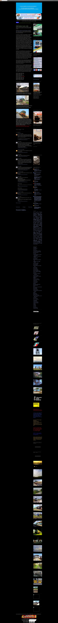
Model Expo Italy (40, 228)
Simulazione (34, 236)
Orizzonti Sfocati (35, 288)
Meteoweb (34, 283)
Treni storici (35, 241)
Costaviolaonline (35, 258)
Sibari (40, 235)
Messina (36, 228)
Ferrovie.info (34, 272)
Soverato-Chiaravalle (35, 237)
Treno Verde (36, 242)
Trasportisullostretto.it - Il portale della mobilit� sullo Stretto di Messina (37, 208)
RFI (33, 234)
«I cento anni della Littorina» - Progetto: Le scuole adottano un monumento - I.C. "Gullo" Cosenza (37, 185)
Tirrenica (37, 238)
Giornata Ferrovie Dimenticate (37, 221)
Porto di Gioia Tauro (39, 230)
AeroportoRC (34, 247)
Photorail (34, 292)
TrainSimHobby (35, 300)
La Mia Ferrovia (35, 280)
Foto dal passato (39, 219)
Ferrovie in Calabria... (21, 210)
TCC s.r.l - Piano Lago (35, 299)
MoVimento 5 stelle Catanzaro (36, 284)
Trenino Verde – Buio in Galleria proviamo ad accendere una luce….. (37, 201)
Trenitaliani (34, 304)
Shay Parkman (19, 133)
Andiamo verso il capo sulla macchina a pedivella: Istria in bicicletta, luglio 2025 (37, 175)
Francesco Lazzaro (20, 149)
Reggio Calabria (36, 233)
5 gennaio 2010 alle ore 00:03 (22, 174)
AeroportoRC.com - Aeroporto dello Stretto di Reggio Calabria (37, 177)
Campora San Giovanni (39, 212)
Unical (41, 242)
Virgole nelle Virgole (35, 308)
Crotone (41, 216)
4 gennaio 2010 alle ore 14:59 (22, 164)
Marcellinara (37, 227)
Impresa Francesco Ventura (38, 222)
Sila (41, 235)
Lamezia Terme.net (35, 281)
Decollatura (34, 217)
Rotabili (40, 234)
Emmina (37, 217)
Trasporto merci (35, 239)
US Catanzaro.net (35, 307)
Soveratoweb (34, 297)
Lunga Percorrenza (39, 225)
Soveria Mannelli (40, 237)
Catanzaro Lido (40, 214)
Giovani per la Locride (35, 275)
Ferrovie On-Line (35, 267)
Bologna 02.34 (35, 187)
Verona (34, 243)
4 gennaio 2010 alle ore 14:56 (22, 156)
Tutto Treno (34, 306)
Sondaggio (38, 236)
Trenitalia (38, 241)
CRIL (38, 216)
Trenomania (34, 305)
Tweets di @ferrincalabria (36, 79)
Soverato (41, 236)
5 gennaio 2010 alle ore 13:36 (22, 186)
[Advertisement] (25, 205)
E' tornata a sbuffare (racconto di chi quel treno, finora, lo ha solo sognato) (37, 194)
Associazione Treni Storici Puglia (37, 251)
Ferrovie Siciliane (35, 268)
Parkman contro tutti (35, 289)
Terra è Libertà (36, 189)
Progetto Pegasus (35, 231)
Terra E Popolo (36, 203)
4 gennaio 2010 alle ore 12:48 (22, 152)
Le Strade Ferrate (35, 282)
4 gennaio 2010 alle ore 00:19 (22, 139)
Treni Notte (40, 240)
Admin (18, 141)
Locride (34, 225)
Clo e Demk (34, 253)
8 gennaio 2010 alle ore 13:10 (22, 201)
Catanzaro (34, 213)
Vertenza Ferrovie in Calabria (38, 243)
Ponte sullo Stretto (35, 230)
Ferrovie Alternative (36, 205)
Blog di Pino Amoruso (35, 252)
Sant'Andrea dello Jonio (36, 235)
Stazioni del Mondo (35, 298)
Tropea (39, 242)
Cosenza (36, 216)
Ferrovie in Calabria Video (37, 183)
